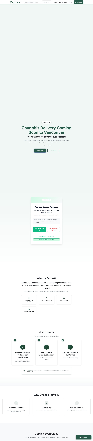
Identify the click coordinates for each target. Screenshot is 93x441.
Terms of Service (42, 236)
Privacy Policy (51, 236)
